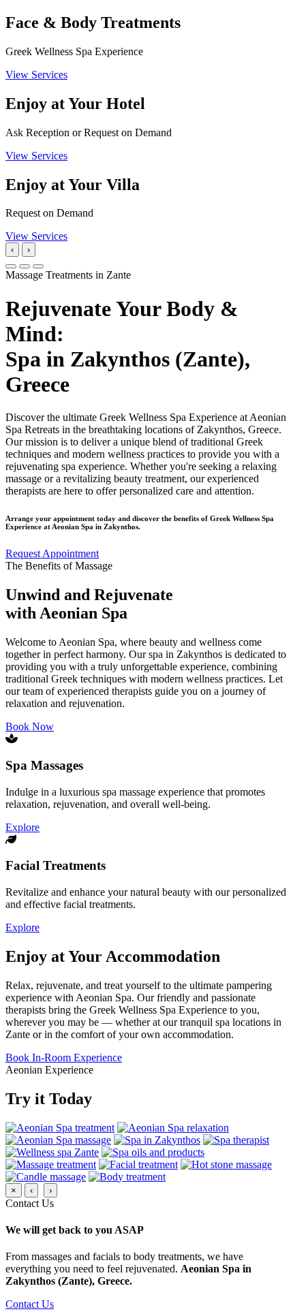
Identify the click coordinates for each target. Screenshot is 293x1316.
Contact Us (29, 1304)
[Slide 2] (24, 266)
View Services (36, 74)
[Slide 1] (10, 266)
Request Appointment (52, 553)
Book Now (29, 726)
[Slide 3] (38, 266)
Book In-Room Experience (63, 1057)
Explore (22, 827)
